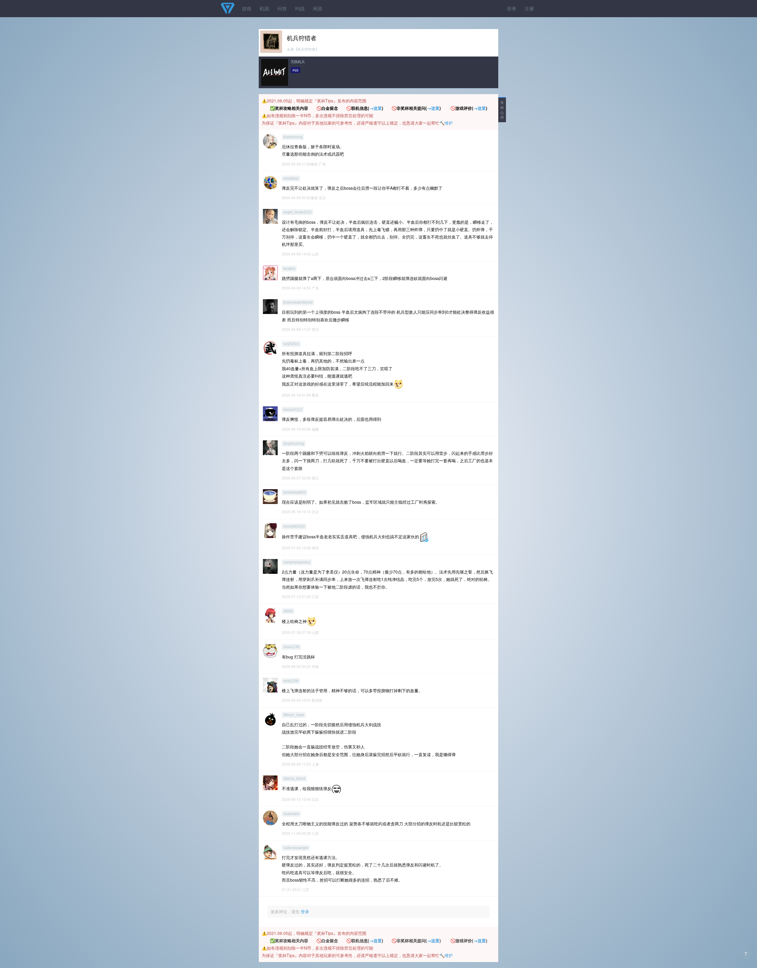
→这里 (375, 108)
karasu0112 (292, 410)
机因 (264, 8)
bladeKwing (293, 137)
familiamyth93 (294, 492)
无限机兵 (298, 61)
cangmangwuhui (296, 562)
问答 (282, 8)
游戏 (246, 8)
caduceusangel (295, 848)
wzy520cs (291, 344)
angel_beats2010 (297, 212)
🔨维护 (446, 123)
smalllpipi (291, 178)
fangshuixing (293, 444)
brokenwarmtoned (298, 302)
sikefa (288, 611)
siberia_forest (294, 779)
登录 (511, 8)
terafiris (289, 269)
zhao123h (291, 647)
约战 (300, 8)
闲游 (317, 8)
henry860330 (294, 526)
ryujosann (291, 814)
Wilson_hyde (293, 715)
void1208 (290, 681)
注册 (529, 8)
